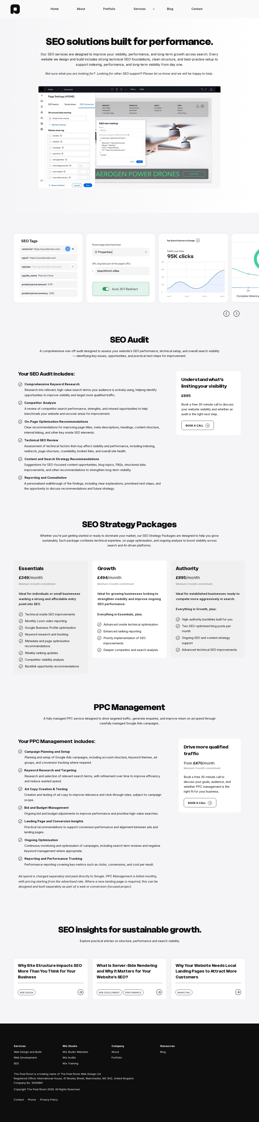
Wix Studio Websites (75, 1051)
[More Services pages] (154, 9)
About (115, 1051)
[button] (197, 9)
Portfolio (116, 1057)
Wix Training (70, 1063)
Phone (32, 1099)
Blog (163, 1051)
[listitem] (50, 979)
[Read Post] (80, 992)
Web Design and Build (27, 1051)
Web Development (25, 1057)
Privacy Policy (49, 1099)
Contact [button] (19, 1099)
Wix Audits (69, 1057)
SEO (16, 1063)
